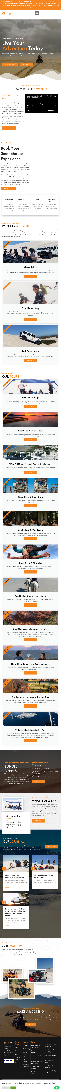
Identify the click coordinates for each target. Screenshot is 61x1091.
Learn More (30, 276)
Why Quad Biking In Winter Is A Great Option (44, 876)
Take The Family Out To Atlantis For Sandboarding (14, 876)
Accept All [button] (13, 1087)
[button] (37, 13)
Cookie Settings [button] (6, 1087)
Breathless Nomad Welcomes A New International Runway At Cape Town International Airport (15, 912)
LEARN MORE (30, 439)
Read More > (8, 887)
